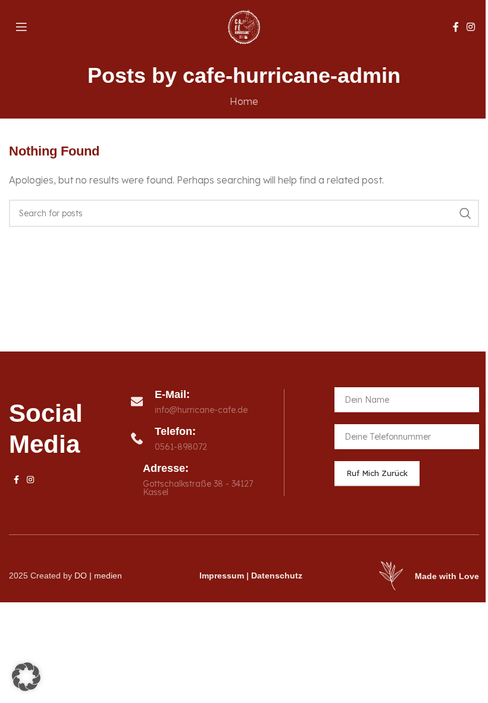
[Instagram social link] (471, 27)
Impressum (221, 575)
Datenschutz (276, 575)
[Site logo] (244, 26)
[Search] (465, 213)
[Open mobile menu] (21, 27)
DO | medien (98, 575)
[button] (26, 677)
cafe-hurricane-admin (292, 75)
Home (244, 101)
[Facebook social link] (456, 27)
